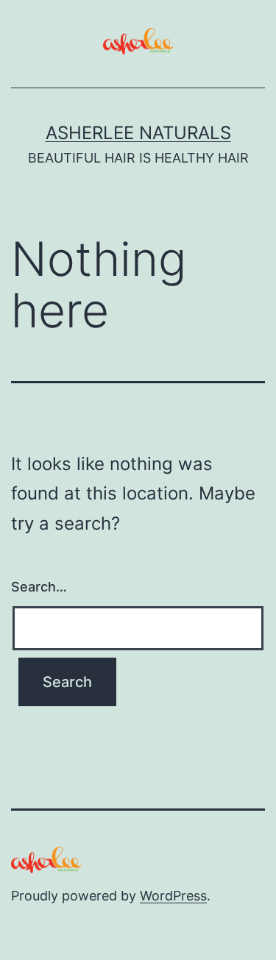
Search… (39, 586)
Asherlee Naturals (138, 132)
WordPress (173, 895)
